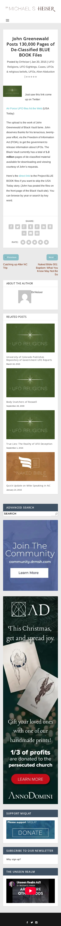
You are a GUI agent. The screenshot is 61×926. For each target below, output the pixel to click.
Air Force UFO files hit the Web (24, 108)
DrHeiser (24, 61)
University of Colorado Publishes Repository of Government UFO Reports (29, 358)
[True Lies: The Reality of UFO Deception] (30, 424)
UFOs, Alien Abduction (41, 71)
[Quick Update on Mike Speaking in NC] (30, 466)
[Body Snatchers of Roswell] (30, 382)
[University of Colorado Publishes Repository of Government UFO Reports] (30, 338)
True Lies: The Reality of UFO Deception (29, 443)
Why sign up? (13, 859)
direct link (24, 175)
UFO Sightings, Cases (33, 66)
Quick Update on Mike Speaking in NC (28, 485)
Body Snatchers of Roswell (21, 401)
